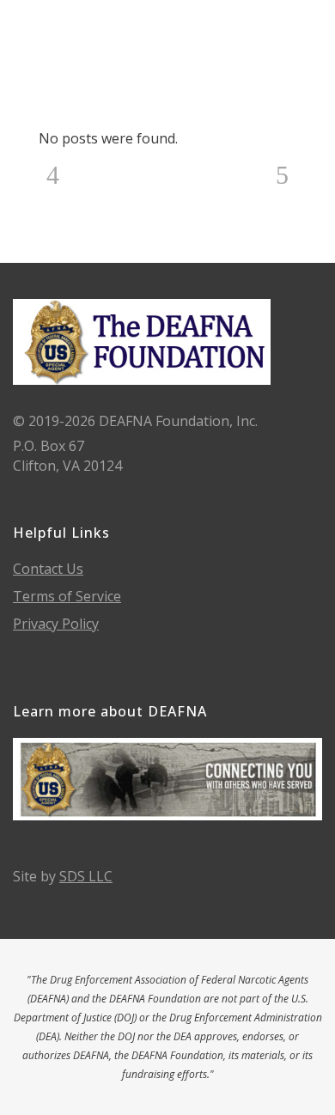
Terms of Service (67, 596)
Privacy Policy (56, 623)
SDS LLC (86, 876)
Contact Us (48, 568)
